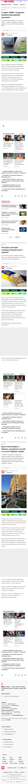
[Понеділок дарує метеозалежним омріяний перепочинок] (23, 229)
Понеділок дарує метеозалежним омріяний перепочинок (8, 230)
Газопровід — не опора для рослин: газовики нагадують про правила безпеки (9, 214)
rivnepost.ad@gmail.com (17, 715)
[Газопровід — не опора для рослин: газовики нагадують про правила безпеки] (23, 213)
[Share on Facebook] (7, 781)
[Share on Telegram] (17, 781)
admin (6, 33)
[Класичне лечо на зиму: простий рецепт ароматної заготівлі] (23, 222)
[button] (2, 1)
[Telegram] (26, 768)
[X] (20, 768)
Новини (4, 244)
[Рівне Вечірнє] (10, 1)
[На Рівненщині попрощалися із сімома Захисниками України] (23, 206)
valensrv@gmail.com (6, 707)
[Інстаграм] (24, 768)
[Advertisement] (14, 106)
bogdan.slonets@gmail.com (7, 710)
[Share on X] (10, 781)
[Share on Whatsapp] (14, 781)
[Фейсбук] (18, 768)
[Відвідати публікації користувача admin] (2, 34)
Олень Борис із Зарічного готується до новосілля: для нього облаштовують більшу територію (12, 181)
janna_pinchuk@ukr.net (6, 713)
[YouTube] (22, 768)
